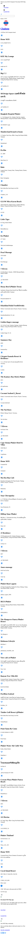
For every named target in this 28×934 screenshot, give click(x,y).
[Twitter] (3, 933)
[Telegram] (5, 933)
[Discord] (1, 933)
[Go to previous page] (1, 14)
